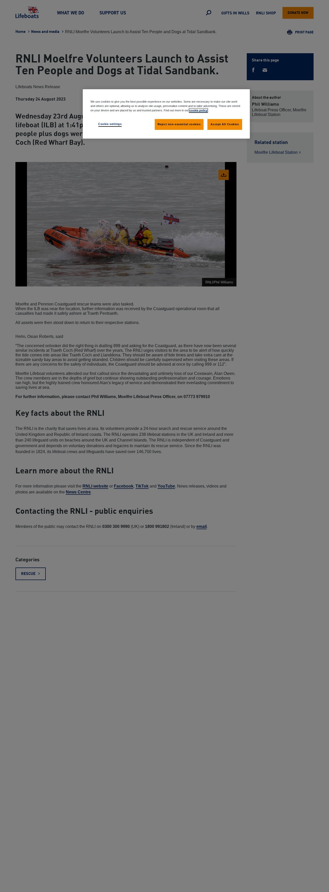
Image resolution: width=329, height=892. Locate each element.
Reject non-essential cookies (179, 124)
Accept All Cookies (225, 124)
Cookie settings (110, 123)
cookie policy (198, 110)
